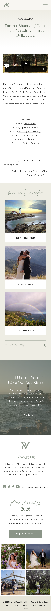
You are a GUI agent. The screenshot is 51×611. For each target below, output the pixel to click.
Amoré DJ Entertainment (28, 135)
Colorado (25, 18)
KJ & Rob (33, 127)
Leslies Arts (31, 139)
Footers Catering (30, 143)
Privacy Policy (12, 605)
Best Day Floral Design (29, 131)
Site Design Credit (28, 605)
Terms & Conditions (39, 602)
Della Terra (25, 92)
